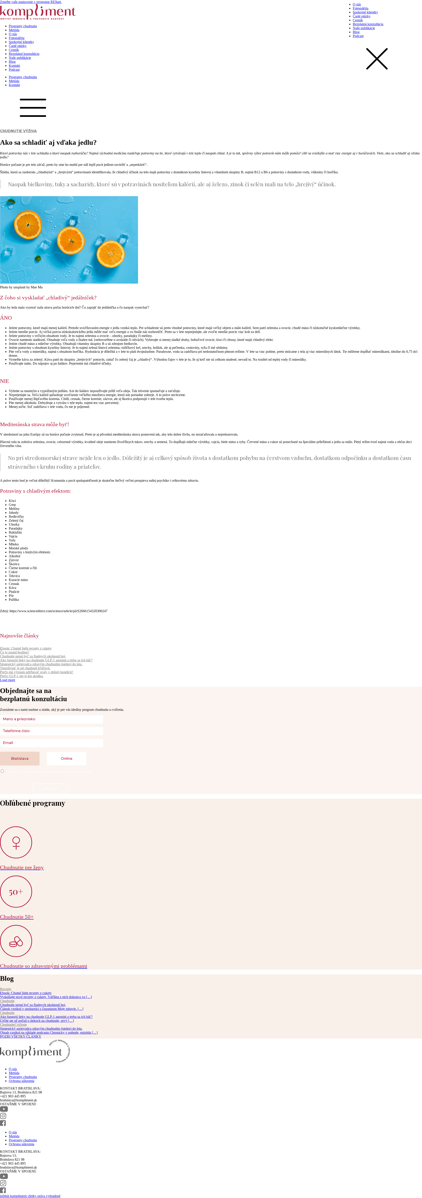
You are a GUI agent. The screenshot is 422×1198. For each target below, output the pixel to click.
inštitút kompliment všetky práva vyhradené (30, 1196)
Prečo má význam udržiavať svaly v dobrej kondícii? (36, 672)
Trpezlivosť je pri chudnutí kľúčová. (25, 668)
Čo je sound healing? (14, 652)
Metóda (14, 30)
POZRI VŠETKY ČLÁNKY (20, 1036)
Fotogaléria (16, 38)
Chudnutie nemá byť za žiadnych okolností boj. (33, 656)
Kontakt (14, 65)
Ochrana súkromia (21, 1081)
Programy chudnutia (23, 26)
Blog (12, 61)
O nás (13, 34)
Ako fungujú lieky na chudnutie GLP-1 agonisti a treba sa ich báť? (46, 660)
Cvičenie (21, 1024)
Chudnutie (11, 131)
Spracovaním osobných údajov (37, 771)
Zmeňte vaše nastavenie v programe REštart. (31, 2)
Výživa (30, 131)
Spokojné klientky (21, 42)
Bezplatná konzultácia (24, 54)
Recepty (5, 989)
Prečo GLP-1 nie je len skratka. (22, 676)
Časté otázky (18, 46)
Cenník (14, 50)
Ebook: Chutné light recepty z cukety (26, 648)
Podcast (14, 69)
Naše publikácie (20, 58)
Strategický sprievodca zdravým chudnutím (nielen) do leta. (41, 664)
